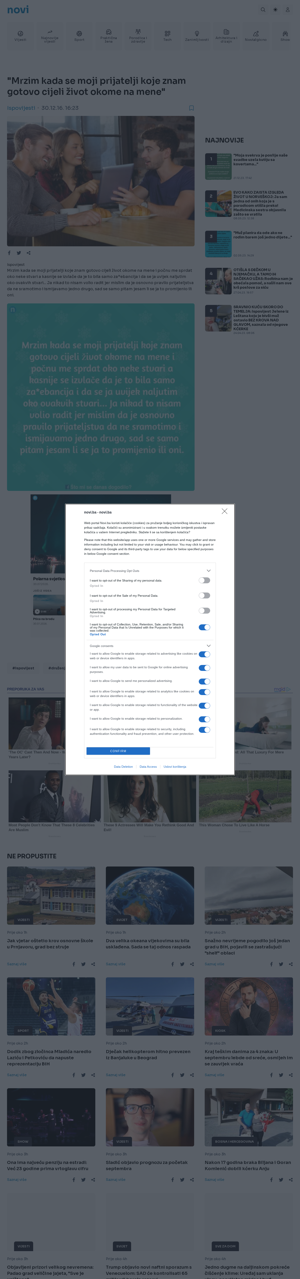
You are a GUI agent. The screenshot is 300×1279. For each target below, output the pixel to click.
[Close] (226, 512)
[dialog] (150, 639)
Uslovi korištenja (175, 766)
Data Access (148, 766)
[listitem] (150, 570)
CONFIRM (118, 751)
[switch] (204, 580)
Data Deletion (123, 766)
